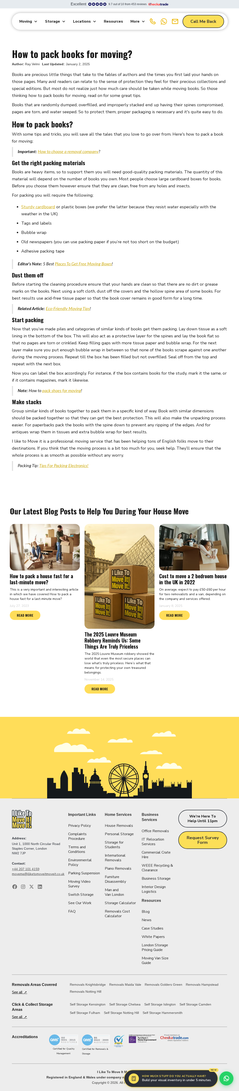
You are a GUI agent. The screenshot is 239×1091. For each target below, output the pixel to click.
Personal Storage (119, 834)
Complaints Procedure (77, 836)
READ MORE (25, 615)
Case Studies (152, 928)
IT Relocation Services (153, 842)
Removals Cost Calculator (117, 914)
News (146, 920)
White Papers (153, 936)
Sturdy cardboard (38, 207)
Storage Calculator (120, 903)
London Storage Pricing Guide (155, 947)
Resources (113, 21)
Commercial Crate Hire (156, 855)
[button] (28, 21)
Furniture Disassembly (115, 879)
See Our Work (79, 903)
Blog (146, 911)
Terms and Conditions (77, 849)
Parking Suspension (84, 873)
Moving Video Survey (79, 884)
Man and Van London (114, 892)
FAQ (72, 911)
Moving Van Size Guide (155, 960)
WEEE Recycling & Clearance (157, 868)
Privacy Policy (79, 825)
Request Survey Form (203, 840)
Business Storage (156, 878)
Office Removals (155, 831)
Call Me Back (203, 21)
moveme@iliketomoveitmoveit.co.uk (38, 874)
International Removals (115, 858)
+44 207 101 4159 (25, 869)
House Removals (119, 825)
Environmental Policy (80, 862)
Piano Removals (118, 868)
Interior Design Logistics (154, 889)
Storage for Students (114, 845)
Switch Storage (81, 894)
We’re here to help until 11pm (203, 819)
